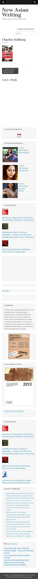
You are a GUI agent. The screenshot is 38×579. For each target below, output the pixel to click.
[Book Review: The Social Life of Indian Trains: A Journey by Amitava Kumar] (19, 474)
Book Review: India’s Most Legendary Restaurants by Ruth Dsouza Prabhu (18, 517)
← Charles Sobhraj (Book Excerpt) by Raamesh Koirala (8, 71)
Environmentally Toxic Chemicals (16, 548)
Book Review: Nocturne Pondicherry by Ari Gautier (18, 507)
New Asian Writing (15, 12)
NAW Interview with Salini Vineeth (23, 188)
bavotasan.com (27, 577)
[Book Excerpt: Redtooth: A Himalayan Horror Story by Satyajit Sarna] (19, 243)
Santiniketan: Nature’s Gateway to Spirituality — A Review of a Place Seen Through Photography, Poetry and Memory (18, 234)
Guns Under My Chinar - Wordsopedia (18, 531)
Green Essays (12, 544)
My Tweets (5, 291)
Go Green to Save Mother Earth (16, 560)
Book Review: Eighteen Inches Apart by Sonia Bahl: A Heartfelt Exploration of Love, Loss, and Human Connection (20, 498)
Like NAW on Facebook (14, 411)
